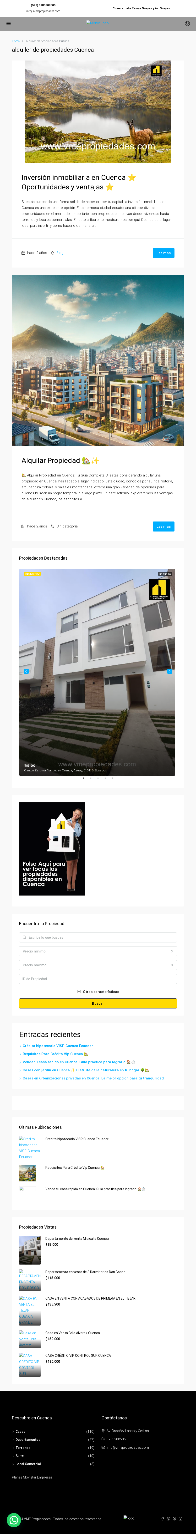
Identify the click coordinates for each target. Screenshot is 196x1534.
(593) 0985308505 (43, 5)
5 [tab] (114, 780)
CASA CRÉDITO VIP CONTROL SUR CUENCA (78, 1355)
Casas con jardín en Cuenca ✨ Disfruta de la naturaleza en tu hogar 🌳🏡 (86, 1070)
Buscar (98, 1003)
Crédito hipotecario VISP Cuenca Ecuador (58, 1046)
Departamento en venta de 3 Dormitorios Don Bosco (85, 1272)
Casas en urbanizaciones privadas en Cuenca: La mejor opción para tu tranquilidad (93, 1078)
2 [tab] (93, 780)
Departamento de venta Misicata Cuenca (77, 1238)
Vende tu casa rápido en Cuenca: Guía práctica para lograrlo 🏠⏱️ (79, 1062)
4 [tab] (107, 780)
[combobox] (98, 951)
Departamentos (28, 1440)
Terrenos (23, 1448)
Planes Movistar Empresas (32, 1477)
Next (169, 671)
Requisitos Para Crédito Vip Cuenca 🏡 (55, 1054)
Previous (26, 671)
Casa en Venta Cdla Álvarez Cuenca (72, 1333)
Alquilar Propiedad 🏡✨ (60, 460)
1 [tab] (86, 780)
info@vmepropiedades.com (43, 11)
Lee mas (164, 253)
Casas (20, 1431)
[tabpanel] (98, 671)
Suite (20, 1456)
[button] (14, 1520)
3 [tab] (100, 780)
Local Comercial (28, 1464)
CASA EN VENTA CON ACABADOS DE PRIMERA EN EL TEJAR (90, 1298)
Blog (59, 253)
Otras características (100, 992)
